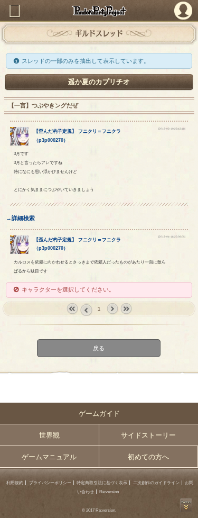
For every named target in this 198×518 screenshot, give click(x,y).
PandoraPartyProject (99, 11)
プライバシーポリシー (50, 482)
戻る (99, 347)
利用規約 (14, 482)
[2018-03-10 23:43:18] (171, 129)
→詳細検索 (20, 218)
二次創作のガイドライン (156, 482)
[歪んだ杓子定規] (19, 143)
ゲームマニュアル (49, 457)
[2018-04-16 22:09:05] (171, 236)
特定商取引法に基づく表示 (102, 482)
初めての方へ (148, 457)
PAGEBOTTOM (186, 505)
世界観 (49, 435)
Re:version (109, 491)
